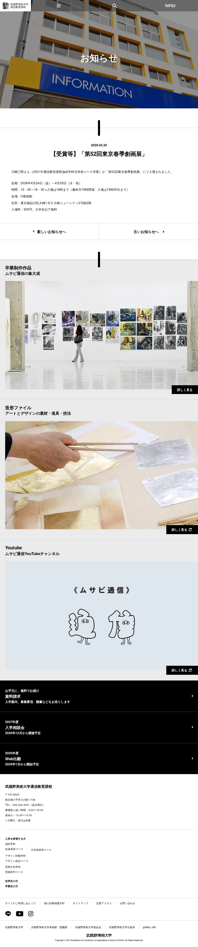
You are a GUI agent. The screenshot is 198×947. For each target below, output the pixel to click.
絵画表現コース (14, 849)
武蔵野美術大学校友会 (88, 927)
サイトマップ (80, 903)
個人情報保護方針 (54, 903)
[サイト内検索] (114, 5)
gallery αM (149, 927)
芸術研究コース (14, 872)
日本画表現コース (41, 850)
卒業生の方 (11, 886)
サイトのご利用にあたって (20, 903)
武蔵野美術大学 (14, 927)
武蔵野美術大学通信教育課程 (28, 786)
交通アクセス (104, 903)
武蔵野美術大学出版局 (122, 927)
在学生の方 (11, 881)
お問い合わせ (127, 903)
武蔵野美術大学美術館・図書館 (49, 927)
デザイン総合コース (16, 861)
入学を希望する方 (15, 838)
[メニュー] (59, 5)
